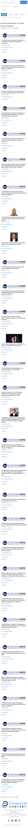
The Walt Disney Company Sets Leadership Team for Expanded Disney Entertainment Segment (13, 218)
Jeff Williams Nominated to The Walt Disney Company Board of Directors (13, 500)
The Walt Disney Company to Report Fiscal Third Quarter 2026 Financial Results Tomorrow (13, 41)
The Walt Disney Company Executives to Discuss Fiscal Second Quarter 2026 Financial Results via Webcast (14, 193)
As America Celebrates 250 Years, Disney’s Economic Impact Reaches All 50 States (13, 92)
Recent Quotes (5, 6)
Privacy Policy (23, 815)
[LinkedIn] (15, 820)
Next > (16, 28)
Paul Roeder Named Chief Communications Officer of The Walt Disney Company (13, 243)
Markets (4, 14)
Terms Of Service (15, 816)
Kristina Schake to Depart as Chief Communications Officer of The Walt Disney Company (13, 318)
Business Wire (5, 49)
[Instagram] (19, 820)
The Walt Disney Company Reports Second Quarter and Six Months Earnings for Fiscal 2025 (13, 755)
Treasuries (4, 19)
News (8, 17)
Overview (4, 17)
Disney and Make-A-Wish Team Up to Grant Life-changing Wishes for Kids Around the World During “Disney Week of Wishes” (13, 165)
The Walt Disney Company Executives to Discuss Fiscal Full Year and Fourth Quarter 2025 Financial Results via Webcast (13, 600)
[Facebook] (12, 820)
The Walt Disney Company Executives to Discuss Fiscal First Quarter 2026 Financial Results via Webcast (13, 446)
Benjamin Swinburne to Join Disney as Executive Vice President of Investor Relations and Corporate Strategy (11, 394)
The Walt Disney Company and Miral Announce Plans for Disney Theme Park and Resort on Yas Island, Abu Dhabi (13, 730)
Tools (22, 14)
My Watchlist (15, 6)
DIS (5, 52)
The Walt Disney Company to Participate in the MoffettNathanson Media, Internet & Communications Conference (13, 114)
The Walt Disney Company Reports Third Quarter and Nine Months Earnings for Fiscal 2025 (13, 653)
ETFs (16, 14)
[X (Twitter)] (8, 820)
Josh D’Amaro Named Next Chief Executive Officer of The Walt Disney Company (13, 344)
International (18, 17)
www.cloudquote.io (14, 811)
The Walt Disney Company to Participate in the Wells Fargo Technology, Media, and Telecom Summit (13, 549)
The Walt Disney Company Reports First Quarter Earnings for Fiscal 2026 (12, 368)
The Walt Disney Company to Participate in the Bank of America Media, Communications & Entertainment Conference (13, 626)
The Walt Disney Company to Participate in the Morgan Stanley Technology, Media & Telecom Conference (13, 292)
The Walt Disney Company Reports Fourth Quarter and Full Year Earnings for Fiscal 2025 (14, 524)
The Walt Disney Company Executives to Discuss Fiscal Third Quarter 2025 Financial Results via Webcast (13, 704)
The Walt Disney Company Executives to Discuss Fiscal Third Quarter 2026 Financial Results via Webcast (13, 67)
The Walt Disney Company (8, 47)
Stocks (10, 14)
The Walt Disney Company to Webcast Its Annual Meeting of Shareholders (12, 267)
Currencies (12, 17)
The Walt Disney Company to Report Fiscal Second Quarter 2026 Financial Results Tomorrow (13, 140)
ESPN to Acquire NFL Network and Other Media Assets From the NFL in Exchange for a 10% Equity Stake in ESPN (13, 679)
